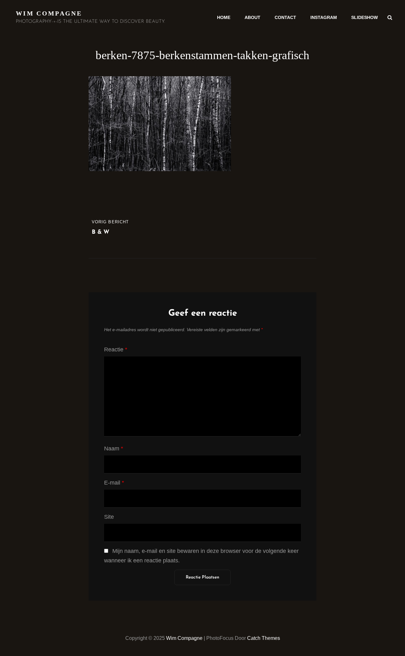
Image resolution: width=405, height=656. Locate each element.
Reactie (115, 349)
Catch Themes (263, 638)
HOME (223, 17)
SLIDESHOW (364, 17)
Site (109, 517)
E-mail (114, 483)
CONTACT (285, 17)
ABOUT (252, 17)
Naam (113, 448)
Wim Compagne (49, 13)
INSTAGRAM (323, 17)
